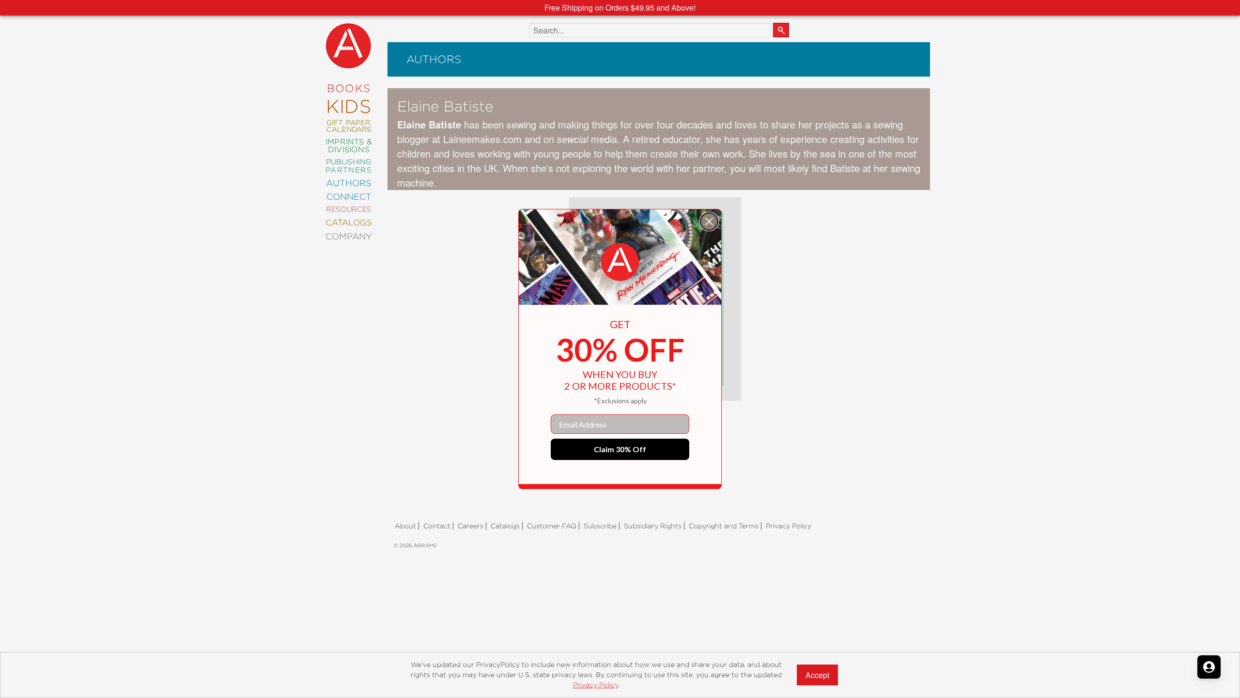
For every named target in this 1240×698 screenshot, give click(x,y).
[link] (620, 262)
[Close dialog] (709, 221)
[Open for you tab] (1209, 667)
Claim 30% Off (620, 449)
